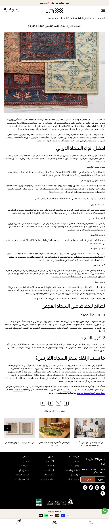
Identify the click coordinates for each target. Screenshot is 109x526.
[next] (7, 428)
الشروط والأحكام (22, 479)
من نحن (76, 461)
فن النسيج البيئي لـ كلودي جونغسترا (19, 442)
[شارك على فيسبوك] (66, 403)
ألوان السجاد (49, 470)
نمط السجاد (49, 475)
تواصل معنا (74, 466)
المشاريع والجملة (72, 470)
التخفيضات (49, 466)
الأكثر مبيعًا (49, 461)
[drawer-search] (17, 10)
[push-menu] (103, 10)
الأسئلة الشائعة (22, 475)
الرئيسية (101, 18)
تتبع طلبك (24, 466)
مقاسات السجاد (47, 479)
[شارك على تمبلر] (50, 403)
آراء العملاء (75, 475)
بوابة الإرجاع (24, 470)
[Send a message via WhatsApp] (104, 511)
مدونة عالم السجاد (71, 479)
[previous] (101, 428)
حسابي (26, 461)
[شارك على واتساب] (43, 403)
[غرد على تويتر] (58, 403)
